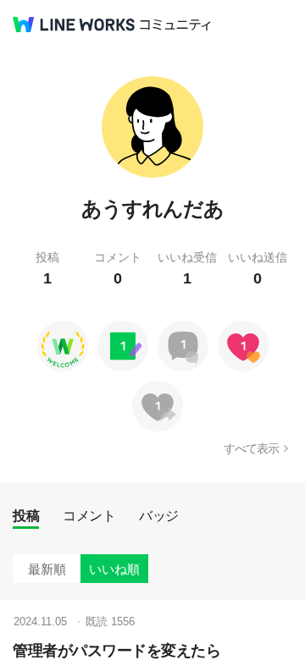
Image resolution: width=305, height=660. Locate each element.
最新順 (47, 569)
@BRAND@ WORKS (74, 24)
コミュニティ (175, 25)
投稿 (26, 516)
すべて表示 (251, 448)
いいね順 (114, 569)
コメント (89, 516)
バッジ (159, 516)
